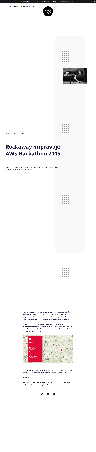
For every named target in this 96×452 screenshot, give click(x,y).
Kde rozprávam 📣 (25, 6)
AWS (23, 167)
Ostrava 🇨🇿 (23, 169)
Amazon (30, 169)
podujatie (17, 167)
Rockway (40, 317)
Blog (5, 6)
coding (57, 167)
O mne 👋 (15, 6)
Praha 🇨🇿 (8, 169)
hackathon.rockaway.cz (58, 385)
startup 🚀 (29, 167)
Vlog (10, 6)
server (51, 167)
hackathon (9, 167)
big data (45, 167)
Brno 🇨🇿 (15, 169)
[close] (94, 2)
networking (37, 167)
